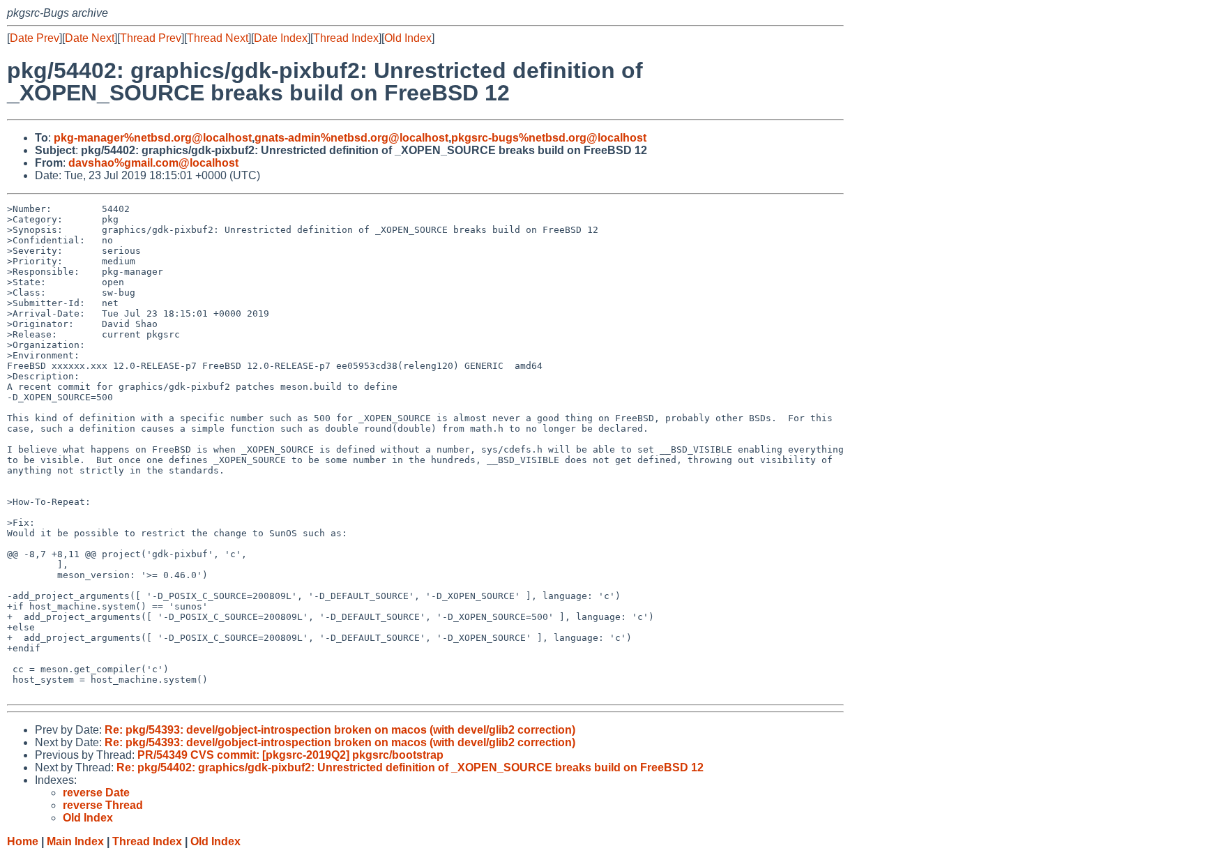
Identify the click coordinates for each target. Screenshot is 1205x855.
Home (22, 841)
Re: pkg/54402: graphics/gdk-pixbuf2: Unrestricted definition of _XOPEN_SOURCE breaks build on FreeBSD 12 (410, 767)
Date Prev (34, 38)
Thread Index (346, 38)
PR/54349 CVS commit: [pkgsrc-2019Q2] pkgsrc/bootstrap (290, 755)
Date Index (281, 38)
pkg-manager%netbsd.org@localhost (153, 138)
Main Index (75, 841)
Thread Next (217, 38)
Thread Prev (150, 38)
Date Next (89, 38)
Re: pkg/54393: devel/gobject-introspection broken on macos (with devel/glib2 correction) (340, 730)
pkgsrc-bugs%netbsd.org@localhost (548, 138)
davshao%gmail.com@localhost (153, 163)
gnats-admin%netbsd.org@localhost (351, 138)
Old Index (408, 38)
